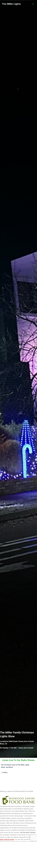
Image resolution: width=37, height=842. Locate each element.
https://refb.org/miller (7, 839)
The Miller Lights (11, 3)
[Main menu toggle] (33, 4)
